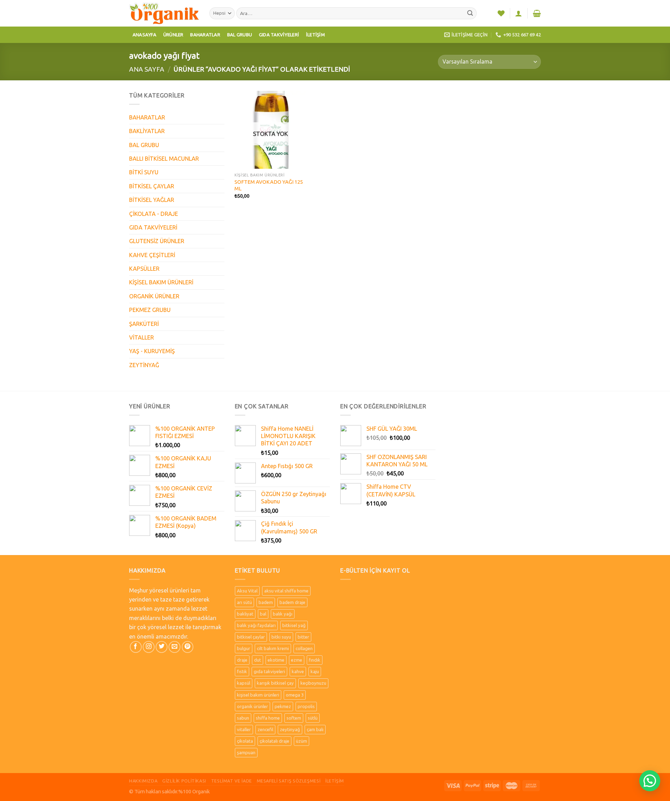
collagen (304, 648)
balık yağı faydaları (256, 625)
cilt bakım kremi (273, 648)
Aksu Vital (247, 590)
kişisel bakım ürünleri (258, 694)
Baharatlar (205, 34)
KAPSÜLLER (144, 268)
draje (242, 659)
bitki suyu (281, 636)
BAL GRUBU (144, 145)
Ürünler (173, 34)
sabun (243, 717)
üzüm (301, 740)
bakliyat (245, 613)
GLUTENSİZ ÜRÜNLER (156, 241)
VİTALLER (141, 337)
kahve (298, 671)
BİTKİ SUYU (143, 172)
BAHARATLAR (147, 117)
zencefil (265, 729)
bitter (303, 636)
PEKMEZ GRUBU (150, 310)
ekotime (276, 659)
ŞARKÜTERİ (144, 324)
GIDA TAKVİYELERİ (153, 227)
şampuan (246, 752)
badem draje (292, 602)
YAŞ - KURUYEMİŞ (152, 351)
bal (263, 613)
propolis (306, 706)
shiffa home (268, 717)
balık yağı (282, 613)
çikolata (245, 740)
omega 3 (295, 694)
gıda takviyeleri (269, 671)
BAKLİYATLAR (147, 131)
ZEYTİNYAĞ (144, 365)
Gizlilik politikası (184, 780)
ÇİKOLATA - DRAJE (153, 214)
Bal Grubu (239, 34)
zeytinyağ (290, 729)
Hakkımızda (143, 780)
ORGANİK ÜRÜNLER (154, 296)
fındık (314, 659)
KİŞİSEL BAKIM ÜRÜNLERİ (161, 282)
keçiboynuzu (313, 682)
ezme (296, 659)
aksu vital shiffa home (286, 590)
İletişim (315, 34)
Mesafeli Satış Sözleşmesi (289, 780)
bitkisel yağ (294, 625)
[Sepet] (537, 13)
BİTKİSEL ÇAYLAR (151, 186)
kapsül (243, 682)
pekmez (283, 706)
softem (293, 717)
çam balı (315, 729)
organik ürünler (252, 706)
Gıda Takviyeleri (279, 34)
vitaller (244, 729)
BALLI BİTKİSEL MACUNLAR (164, 158)
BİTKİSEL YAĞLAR (151, 200)
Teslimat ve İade (231, 780)
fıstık (242, 671)
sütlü (313, 717)
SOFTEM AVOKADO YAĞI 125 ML (268, 185)
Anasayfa (144, 34)
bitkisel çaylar (251, 636)
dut (257, 659)
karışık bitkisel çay (275, 682)
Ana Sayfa (146, 69)
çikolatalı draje (274, 740)
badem (266, 602)
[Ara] (470, 13)
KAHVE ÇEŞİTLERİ (152, 255)
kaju (315, 671)
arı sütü (244, 602)
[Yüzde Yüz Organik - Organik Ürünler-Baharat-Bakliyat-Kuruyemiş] (164, 13)
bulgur (243, 648)
